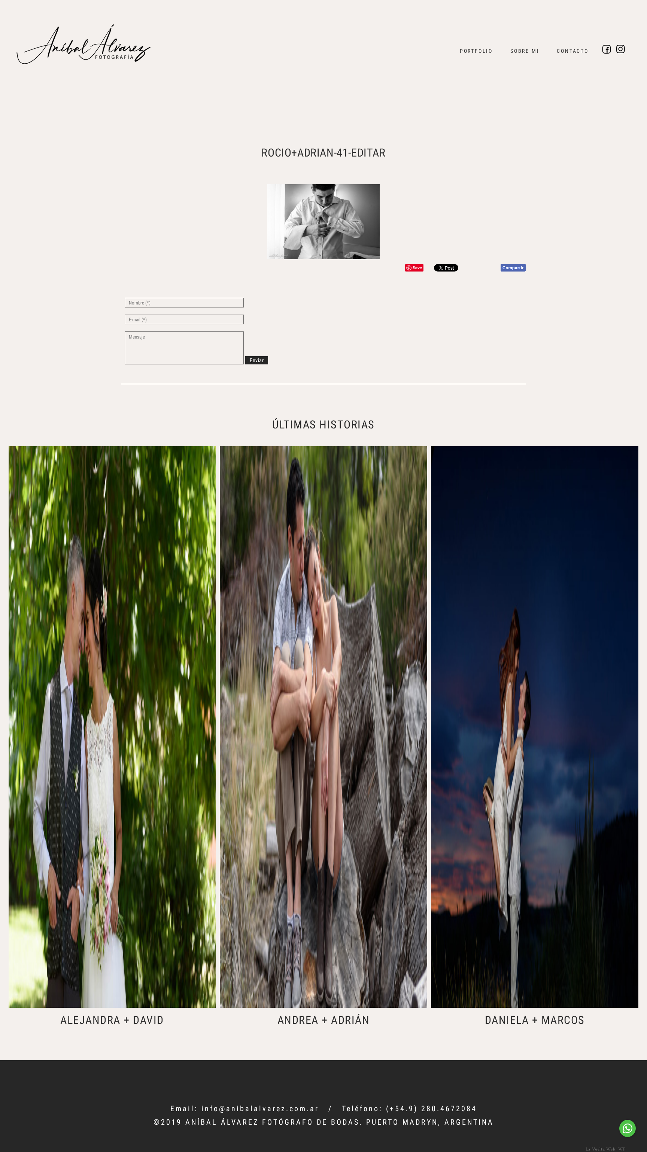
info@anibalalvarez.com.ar (260, 1108)
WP (622, 1149)
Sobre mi (524, 51)
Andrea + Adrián (323, 1020)
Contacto (572, 51)
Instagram (620, 49)
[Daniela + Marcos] (534, 727)
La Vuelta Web (601, 1149)
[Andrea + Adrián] (323, 727)
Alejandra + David (112, 1020)
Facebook (606, 49)
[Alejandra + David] (112, 727)
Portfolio (476, 51)
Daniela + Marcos (535, 1020)
